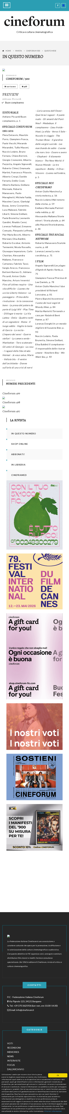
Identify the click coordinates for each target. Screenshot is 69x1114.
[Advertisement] (30, 874)
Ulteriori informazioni (53, 1111)
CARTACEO (11, 86)
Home (8, 51)
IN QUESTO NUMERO (23, 433)
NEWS (10, 1056)
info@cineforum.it (25, 1010)
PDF (25, 86)
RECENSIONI (14, 1047)
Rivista (18, 51)
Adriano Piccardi (11, 99)
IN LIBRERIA (18, 464)
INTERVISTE (14, 1060)
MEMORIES (13, 1052)
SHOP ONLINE (19, 444)
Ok (58, 1075)
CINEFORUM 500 (33, 51)
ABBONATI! (18, 454)
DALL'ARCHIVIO (15, 1069)
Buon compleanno (14, 102)
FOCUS (11, 1065)
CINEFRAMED (19, 475)
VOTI (10, 1043)
